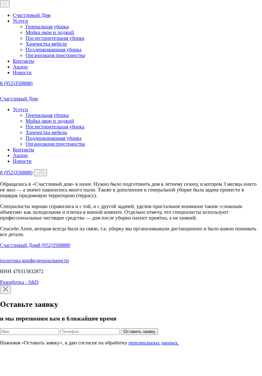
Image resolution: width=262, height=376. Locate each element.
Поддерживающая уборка (53, 49)
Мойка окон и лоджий (50, 32)
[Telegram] (13, 93)
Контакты (23, 61)
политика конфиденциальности (34, 260)
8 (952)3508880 (16, 83)
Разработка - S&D (19, 282)
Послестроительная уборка (55, 38)
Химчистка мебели (46, 44)
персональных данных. (153, 342)
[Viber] (21, 93)
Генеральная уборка (47, 26)
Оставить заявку (139, 331)
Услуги (20, 21)
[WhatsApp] (29, 93)
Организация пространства (55, 55)
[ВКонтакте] (4, 93)
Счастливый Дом (31, 15)
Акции (20, 66)
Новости (22, 72)
